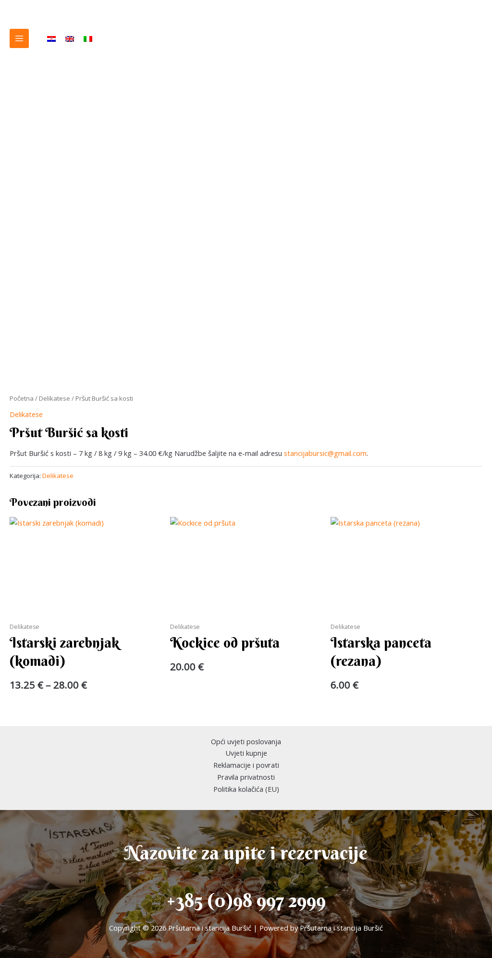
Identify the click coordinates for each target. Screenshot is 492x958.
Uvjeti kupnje (246, 753)
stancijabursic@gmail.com (325, 453)
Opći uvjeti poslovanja (246, 741)
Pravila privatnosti (246, 777)
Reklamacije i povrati (246, 765)
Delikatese (54, 398)
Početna (22, 398)
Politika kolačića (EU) (246, 789)
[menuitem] (51, 38)
